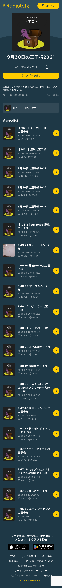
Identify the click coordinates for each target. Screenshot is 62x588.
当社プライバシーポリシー (23, 575)
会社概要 (47, 556)
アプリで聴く (33, 75)
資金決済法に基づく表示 (31, 565)
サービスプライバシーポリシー (30, 570)
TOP (12, 556)
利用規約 (48, 575)
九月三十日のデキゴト (26, 66)
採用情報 (13, 561)
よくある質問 (29, 556)
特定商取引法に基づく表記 (39, 561)
